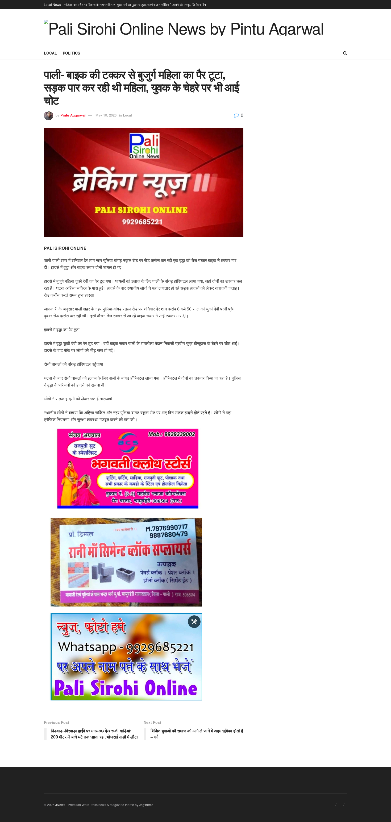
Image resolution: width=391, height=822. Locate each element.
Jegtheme (146, 804)
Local (50, 53)
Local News (52, 4)
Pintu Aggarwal (73, 115)
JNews (60, 804)
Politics (71, 53)
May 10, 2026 (106, 115)
